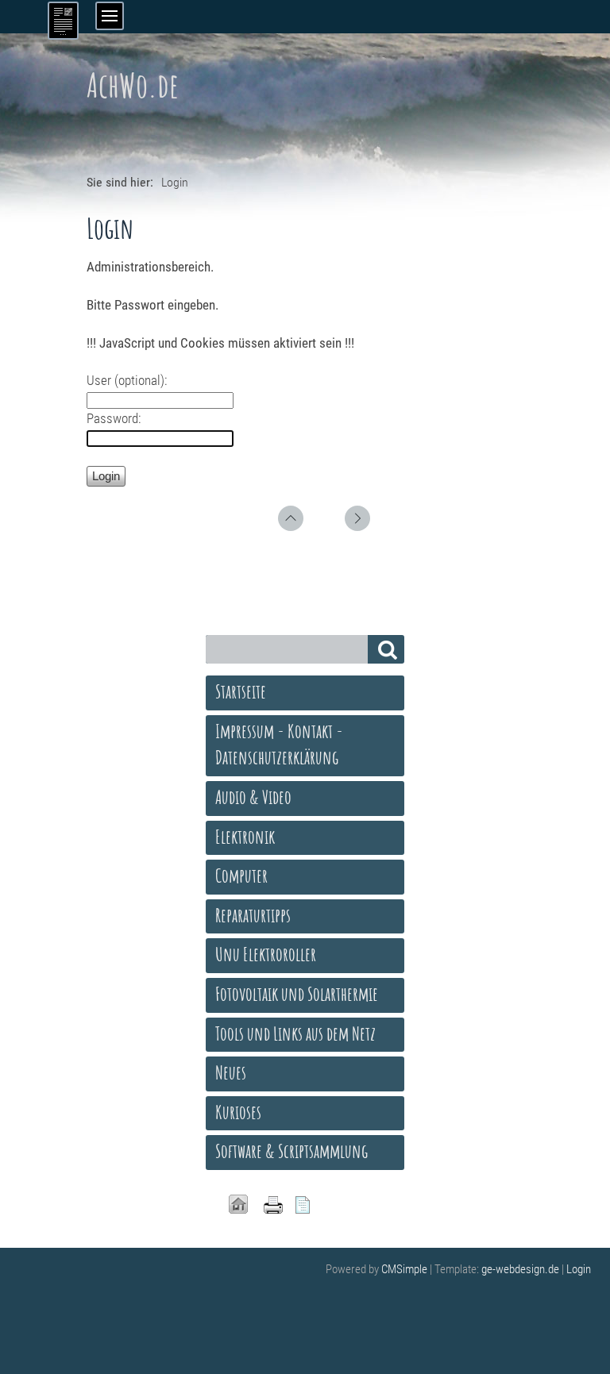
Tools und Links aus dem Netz (295, 1033)
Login (578, 1269)
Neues (230, 1072)
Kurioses (238, 1112)
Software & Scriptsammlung (291, 1151)
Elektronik (245, 837)
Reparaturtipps (253, 915)
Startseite (240, 691)
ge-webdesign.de (520, 1269)
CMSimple (404, 1269)
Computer (241, 875)
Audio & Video (253, 797)
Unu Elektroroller (265, 954)
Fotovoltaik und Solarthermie (296, 994)
